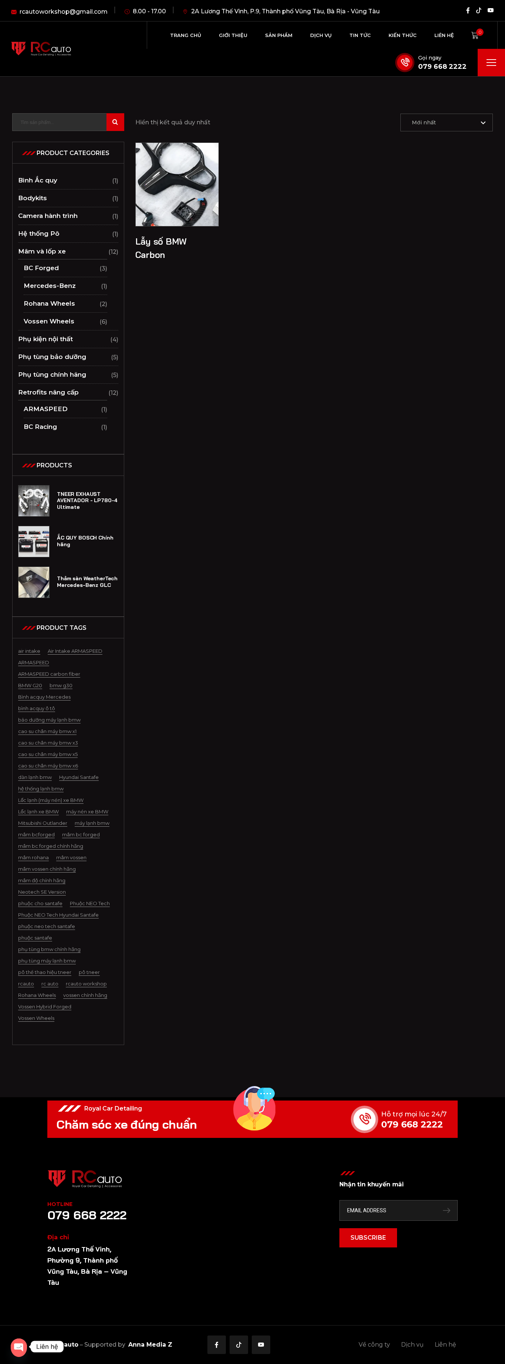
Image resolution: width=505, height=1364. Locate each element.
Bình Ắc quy (37, 180)
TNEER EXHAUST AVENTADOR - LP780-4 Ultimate (87, 500)
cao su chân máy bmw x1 (47, 731)
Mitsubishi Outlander (42, 823)
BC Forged (41, 268)
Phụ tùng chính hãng (52, 374)
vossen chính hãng (85, 995)
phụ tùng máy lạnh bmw (47, 961)
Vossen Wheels (49, 321)
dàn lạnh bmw (35, 777)
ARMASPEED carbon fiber (49, 674)
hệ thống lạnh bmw (41, 789)
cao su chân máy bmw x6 (48, 766)
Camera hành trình (48, 215)
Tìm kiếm (115, 122)
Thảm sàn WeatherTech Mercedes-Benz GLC (87, 581)
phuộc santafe (35, 938)
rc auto (49, 984)
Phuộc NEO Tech (90, 903)
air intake (29, 651)
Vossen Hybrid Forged (44, 1006)
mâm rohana (33, 857)
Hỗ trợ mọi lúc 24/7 (414, 1114)
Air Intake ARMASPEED (75, 651)
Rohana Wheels (49, 303)
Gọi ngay (429, 57)
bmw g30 (61, 685)
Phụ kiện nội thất (45, 339)
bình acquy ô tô (36, 708)
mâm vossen (71, 857)
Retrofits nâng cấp (48, 392)
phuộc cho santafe (40, 903)
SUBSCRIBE (368, 1237)
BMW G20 (30, 685)
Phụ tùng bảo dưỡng (52, 356)
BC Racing (40, 426)
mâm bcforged (36, 834)
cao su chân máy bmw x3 (48, 743)
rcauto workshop (86, 984)
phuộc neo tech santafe (46, 926)
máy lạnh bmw (92, 823)
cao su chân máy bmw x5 (48, 754)
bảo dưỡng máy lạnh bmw (49, 720)
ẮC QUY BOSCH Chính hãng (85, 541)
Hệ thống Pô (39, 233)
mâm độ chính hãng (41, 880)
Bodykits (32, 198)
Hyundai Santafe (79, 777)
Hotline (59, 1204)
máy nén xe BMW (87, 811)
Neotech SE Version (42, 892)
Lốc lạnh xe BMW (38, 811)
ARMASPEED (46, 409)
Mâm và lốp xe (42, 251)
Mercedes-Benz (50, 285)
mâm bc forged (81, 834)
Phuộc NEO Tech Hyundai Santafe (58, 915)
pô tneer (89, 972)
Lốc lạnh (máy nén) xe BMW (51, 800)
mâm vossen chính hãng (47, 869)
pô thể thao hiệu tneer (44, 972)
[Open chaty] (19, 1346)
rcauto (26, 984)
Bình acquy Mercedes (44, 697)
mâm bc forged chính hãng (50, 846)
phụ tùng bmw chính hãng (49, 949)
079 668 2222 (442, 67)
